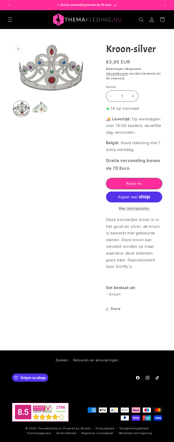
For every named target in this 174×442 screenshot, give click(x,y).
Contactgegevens (39, 433)
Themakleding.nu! (50, 428)
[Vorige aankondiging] (9, 5)
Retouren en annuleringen (95, 360)
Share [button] (116, 309)
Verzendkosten (117, 73)
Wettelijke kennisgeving (135, 433)
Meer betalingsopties (134, 208)
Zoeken (62, 360)
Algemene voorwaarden (97, 433)
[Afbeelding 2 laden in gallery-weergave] (40, 109)
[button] (10, 19)
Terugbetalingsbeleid (134, 428)
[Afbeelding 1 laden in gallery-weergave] (21, 109)
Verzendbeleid (66, 433)
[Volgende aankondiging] (165, 5)
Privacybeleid (105, 428)
